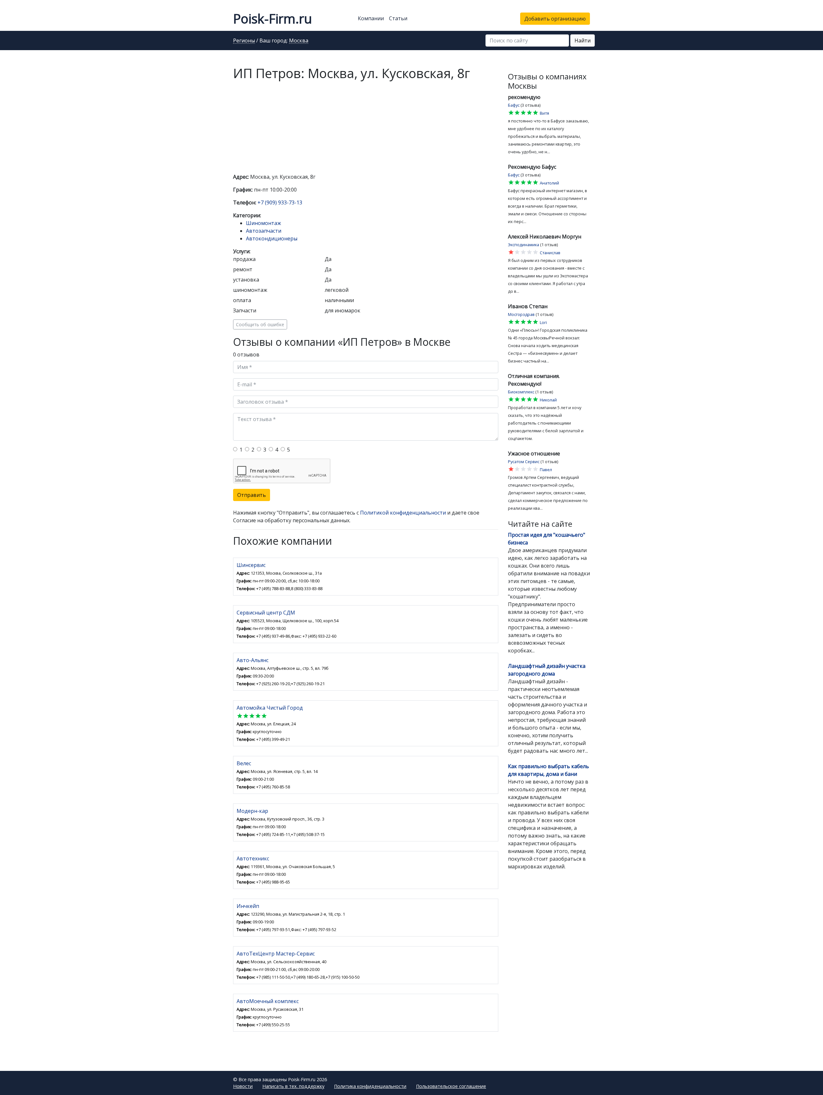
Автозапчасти (263, 230)
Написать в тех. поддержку (293, 1086)
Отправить (251, 494)
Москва (298, 41)
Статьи (398, 18)
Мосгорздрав (521, 314)
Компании (371, 18)
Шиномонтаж (263, 223)
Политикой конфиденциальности (403, 512)
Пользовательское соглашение (451, 1086)
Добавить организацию (555, 18)
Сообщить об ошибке (260, 324)
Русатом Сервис (523, 461)
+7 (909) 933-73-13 (280, 202)
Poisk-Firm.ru (272, 18)
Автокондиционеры (271, 238)
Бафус (514, 105)
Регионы (244, 41)
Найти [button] (582, 40)
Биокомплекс (521, 392)
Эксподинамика (523, 244)
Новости (243, 1086)
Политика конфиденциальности (370, 1086)
